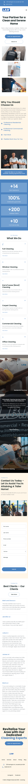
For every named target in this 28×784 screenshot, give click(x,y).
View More (4, 255)
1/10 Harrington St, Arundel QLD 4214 (15, 1)
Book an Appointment (14, 36)
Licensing (22, 780)
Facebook (17, 775)
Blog (25, 759)
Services (9, 759)
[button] (26, 10)
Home (3, 759)
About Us (14, 41)
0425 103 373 (9, 4)
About (14, 759)
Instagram (10, 775)
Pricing (20, 759)
